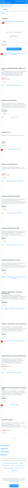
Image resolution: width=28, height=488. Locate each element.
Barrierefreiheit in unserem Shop (11, 463)
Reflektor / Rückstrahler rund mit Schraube (14, 324)
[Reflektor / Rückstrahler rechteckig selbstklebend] (14, 282)
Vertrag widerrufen (6, 465)
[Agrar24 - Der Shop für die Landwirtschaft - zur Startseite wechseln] (7, 6)
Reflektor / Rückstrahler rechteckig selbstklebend (12, 292)
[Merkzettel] (18, 9)
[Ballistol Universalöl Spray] (14, 91)
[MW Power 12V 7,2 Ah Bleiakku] (14, 26)
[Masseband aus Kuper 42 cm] (14, 154)
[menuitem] (4, 9)
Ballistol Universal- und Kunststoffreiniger (14, 356)
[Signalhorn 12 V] (14, 122)
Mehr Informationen (14, 481)
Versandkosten (23, 458)
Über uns (21, 463)
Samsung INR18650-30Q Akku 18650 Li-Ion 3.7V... (13, 69)
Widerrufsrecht (14, 470)
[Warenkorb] (25, 9)
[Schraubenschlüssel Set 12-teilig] (14, 250)
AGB (22, 468)
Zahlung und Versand (20, 465)
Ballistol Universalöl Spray (9, 100)
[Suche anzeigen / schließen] (15, 9)
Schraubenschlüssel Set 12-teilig (11, 260)
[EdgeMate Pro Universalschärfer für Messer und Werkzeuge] (14, 378)
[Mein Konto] (22, 9)
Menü (5, 9)
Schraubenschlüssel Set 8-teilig (10, 228)
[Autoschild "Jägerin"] (14, 410)
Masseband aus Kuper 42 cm (10, 164)
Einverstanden (14, 485)
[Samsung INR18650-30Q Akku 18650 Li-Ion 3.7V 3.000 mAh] (14, 59)
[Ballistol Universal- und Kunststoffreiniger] (14, 346)
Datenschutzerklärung (8, 468)
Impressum (17, 468)
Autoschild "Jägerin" (7, 420)
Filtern (4, 41)
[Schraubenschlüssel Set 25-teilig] (14, 186)
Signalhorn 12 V (6, 132)
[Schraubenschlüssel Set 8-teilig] (14, 218)
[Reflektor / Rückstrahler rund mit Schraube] (14, 314)
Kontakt (13, 465)
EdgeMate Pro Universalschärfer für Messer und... (14, 388)
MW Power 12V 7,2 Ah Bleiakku (14, 32)
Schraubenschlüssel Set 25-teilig (11, 196)
